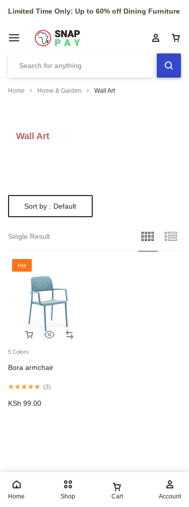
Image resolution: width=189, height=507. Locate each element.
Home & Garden (59, 90)
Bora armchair (30, 367)
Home (16, 90)
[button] (29, 335)
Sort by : (50, 206)
